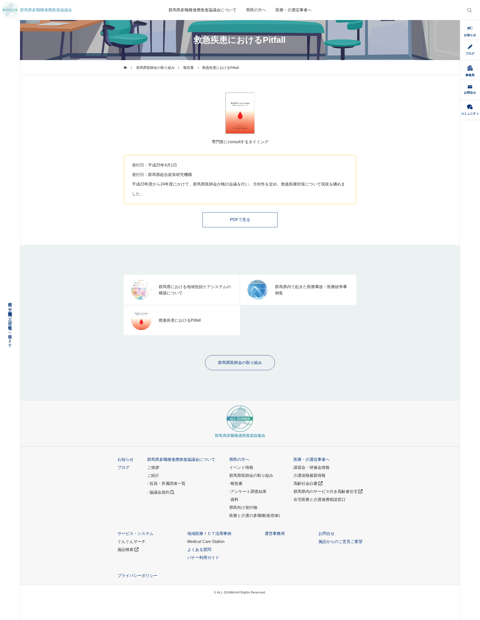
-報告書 (235, 483)
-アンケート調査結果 (247, 491)
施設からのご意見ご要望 (340, 541)
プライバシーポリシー (138, 575)
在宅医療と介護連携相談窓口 (320, 499)
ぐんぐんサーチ (132, 541)
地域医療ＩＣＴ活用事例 (209, 533)
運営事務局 (275, 533)
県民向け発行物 (243, 507)
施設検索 (126, 549)
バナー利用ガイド (203, 557)
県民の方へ (256, 10)
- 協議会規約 (158, 492)
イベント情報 (241, 467)
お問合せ (326, 533)
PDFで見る (240, 220)
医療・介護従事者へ (294, 10)
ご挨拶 (153, 467)
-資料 (233, 499)
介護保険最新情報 (310, 475)
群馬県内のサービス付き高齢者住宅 (326, 491)
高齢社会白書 (306, 483)
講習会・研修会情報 (312, 467)
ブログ (124, 467)
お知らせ (126, 459)
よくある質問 (199, 549)
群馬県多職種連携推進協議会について (202, 10)
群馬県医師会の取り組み (251, 475)
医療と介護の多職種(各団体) (254, 515)
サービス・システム (136, 533)
